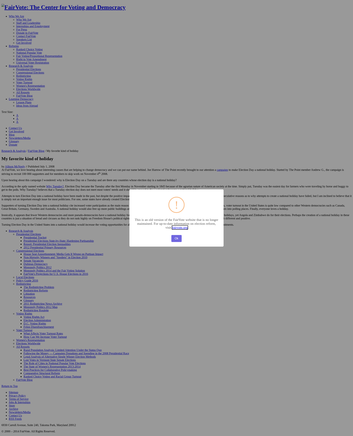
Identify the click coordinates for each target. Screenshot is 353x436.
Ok (176, 238)
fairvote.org (180, 227)
